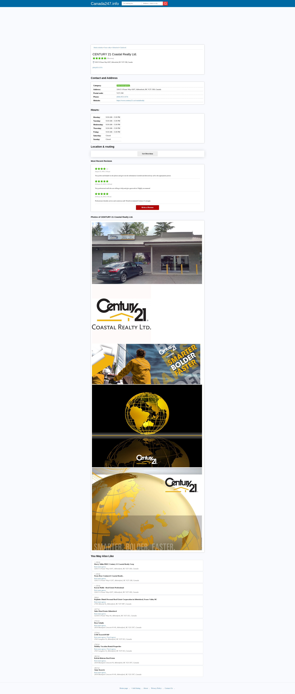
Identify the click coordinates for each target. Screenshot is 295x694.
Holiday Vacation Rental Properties (107, 646)
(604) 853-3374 (97, 67)
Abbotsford (115, 47)
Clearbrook (123, 47)
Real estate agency (123, 85)
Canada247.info (105, 3)
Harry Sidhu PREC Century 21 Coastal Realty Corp (114, 564)
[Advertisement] (147, 25)
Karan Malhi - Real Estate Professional (109, 588)
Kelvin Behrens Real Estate (104, 658)
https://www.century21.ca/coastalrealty (130, 100)
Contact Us (169, 688)
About (145, 688)
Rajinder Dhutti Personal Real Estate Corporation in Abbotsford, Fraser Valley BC (125, 599)
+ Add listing (135, 688)
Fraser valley (107, 47)
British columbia (98, 47)
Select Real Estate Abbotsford (105, 611)
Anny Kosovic (99, 670)
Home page (124, 688)
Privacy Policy (156, 688)
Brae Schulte (99, 623)
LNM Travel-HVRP (101, 635)
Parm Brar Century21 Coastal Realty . (109, 576)
